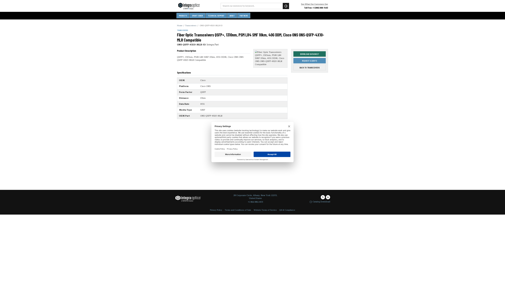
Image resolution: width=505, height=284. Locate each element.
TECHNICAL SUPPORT (216, 15)
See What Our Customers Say (314, 4)
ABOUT (232, 15)
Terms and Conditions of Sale (238, 210)
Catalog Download (321, 201)
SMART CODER (197, 15)
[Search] (286, 6)
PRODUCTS (183, 15)
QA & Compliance (287, 210)
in (328, 197)
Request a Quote (309, 60)
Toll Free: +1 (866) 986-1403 (316, 7)
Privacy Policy (216, 210)
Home (179, 25)
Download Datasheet (309, 54)
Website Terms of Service (265, 210)
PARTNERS (244, 15)
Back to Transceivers (310, 67)
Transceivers (190, 25)
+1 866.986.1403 (255, 202)
